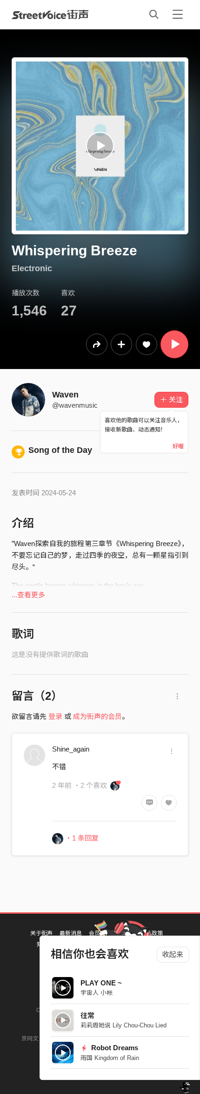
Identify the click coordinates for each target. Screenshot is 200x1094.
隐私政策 (151, 933)
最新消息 (71, 933)
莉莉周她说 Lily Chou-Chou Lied (123, 1025)
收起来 (172, 954)
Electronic (32, 268)
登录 (55, 716)
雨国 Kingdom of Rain (109, 1057)
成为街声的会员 (97, 716)
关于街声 (41, 933)
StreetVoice (50, 14)
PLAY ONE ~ (101, 983)
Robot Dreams (113, 1048)
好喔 (178, 446)
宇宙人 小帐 (96, 992)
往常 (87, 1015)
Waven (65, 394)
